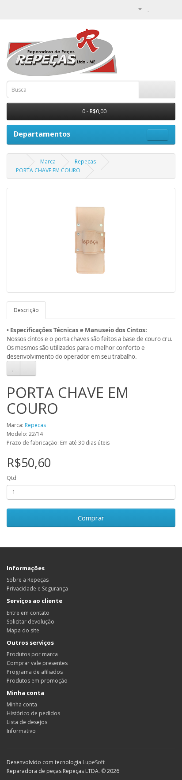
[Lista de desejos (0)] (149, 8)
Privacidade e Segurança (37, 588)
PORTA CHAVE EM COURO (48, 170)
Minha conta (22, 704)
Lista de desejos (27, 722)
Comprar (91, 517)
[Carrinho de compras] (157, 8)
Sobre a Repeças (28, 579)
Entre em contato (28, 613)
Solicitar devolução (30, 621)
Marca (48, 161)
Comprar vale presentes (37, 663)
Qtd (11, 478)
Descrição (26, 310)
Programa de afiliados (35, 672)
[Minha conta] (136, 8)
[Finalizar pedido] (168, 8)
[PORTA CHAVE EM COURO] (91, 240)
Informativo (21, 731)
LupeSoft (94, 762)
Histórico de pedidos (33, 713)
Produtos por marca (32, 654)
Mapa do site (23, 630)
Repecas (85, 161)
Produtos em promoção (37, 680)
